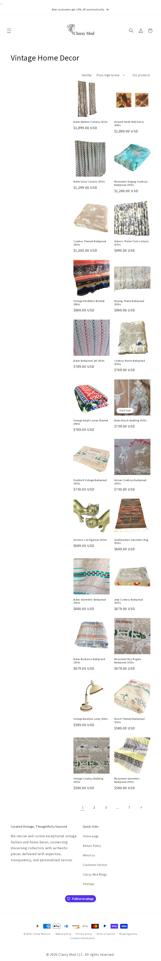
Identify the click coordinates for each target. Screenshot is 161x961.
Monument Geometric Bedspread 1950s (127, 780)
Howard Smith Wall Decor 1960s (129, 123)
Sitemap (88, 884)
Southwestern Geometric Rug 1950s (131, 541)
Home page (91, 836)
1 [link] (83, 807)
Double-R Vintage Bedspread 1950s (90, 482)
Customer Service (95, 865)
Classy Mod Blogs (95, 874)
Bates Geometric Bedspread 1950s (89, 601)
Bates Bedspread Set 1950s (88, 360)
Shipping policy (128, 933)
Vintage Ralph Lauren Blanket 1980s (90, 422)
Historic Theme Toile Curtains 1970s (131, 243)
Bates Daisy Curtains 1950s (89, 181)
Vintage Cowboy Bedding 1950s (88, 780)
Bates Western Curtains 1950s (90, 122)
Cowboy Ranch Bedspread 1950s (129, 362)
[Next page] (141, 807)
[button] (9, 30)
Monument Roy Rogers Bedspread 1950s (127, 661)
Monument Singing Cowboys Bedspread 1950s (131, 183)
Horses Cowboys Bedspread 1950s (130, 482)
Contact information (82, 938)
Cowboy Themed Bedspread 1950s (89, 243)
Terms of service (105, 933)
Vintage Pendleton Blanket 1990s (89, 303)
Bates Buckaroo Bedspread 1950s (89, 661)
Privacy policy (84, 933)
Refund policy (63, 933)
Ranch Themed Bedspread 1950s (129, 720)
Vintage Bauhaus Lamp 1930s (90, 719)
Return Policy (92, 846)
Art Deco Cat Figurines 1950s (90, 540)
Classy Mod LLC (42, 933)
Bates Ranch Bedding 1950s (130, 420)
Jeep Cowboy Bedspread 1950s (128, 601)
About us (89, 855)
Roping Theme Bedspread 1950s (129, 303)
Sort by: (87, 75)
